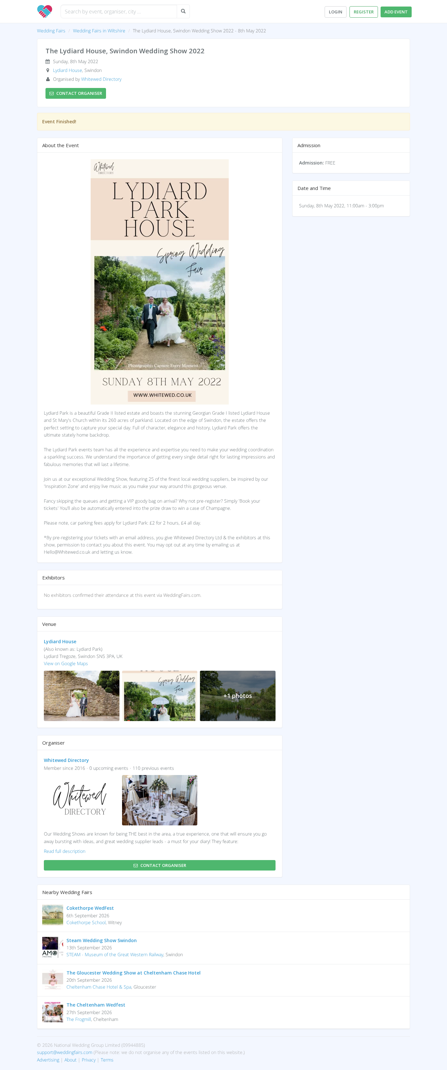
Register (364, 12)
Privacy (89, 1060)
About (70, 1060)
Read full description (64, 851)
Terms (107, 1060)
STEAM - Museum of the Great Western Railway (114, 954)
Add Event (396, 12)
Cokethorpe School (86, 922)
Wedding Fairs (51, 30)
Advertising (48, 1060)
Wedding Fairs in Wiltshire (99, 30)
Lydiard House (67, 70)
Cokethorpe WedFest (90, 908)
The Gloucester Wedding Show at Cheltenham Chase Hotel (133, 973)
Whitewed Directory (101, 79)
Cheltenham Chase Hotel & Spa (98, 987)
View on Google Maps (66, 663)
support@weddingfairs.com (64, 1052)
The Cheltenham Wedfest (95, 1005)
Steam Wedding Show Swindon (101, 940)
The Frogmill (78, 1019)
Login (335, 12)
